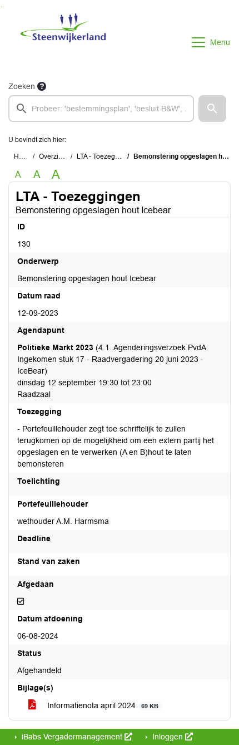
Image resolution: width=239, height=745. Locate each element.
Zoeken (21, 86)
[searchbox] (101, 108)
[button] (212, 108)
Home (23, 156)
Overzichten (57, 156)
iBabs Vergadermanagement (72, 736)
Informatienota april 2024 (101, 705)
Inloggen (167, 736)
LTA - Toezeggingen (106, 156)
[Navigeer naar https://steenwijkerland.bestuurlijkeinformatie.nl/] (63, 42)
